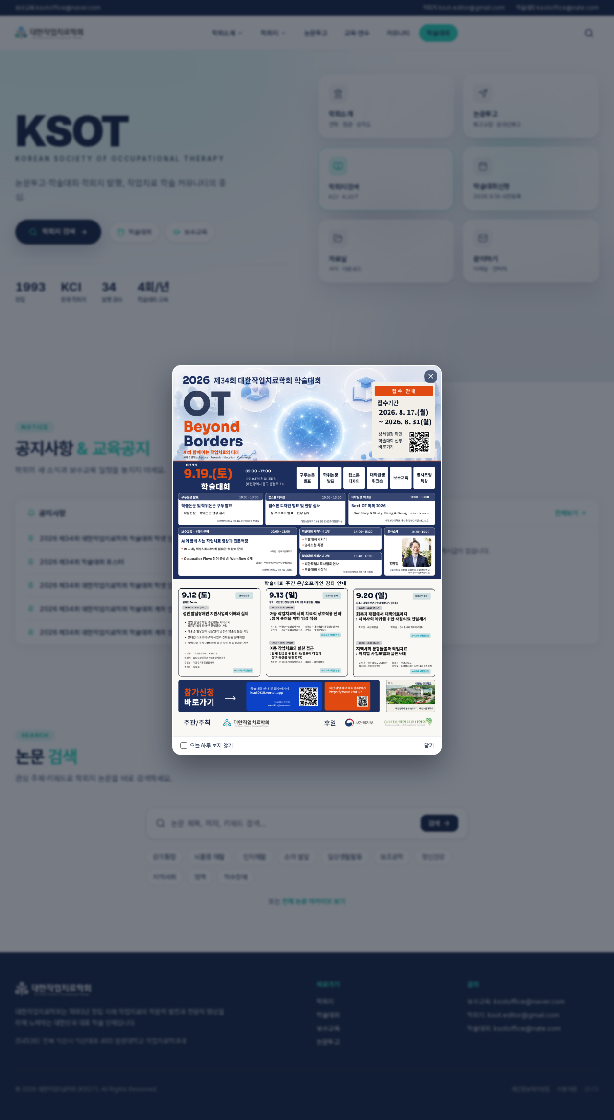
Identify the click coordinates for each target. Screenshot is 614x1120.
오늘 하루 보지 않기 (211, 745)
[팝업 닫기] (430, 376)
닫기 (429, 745)
